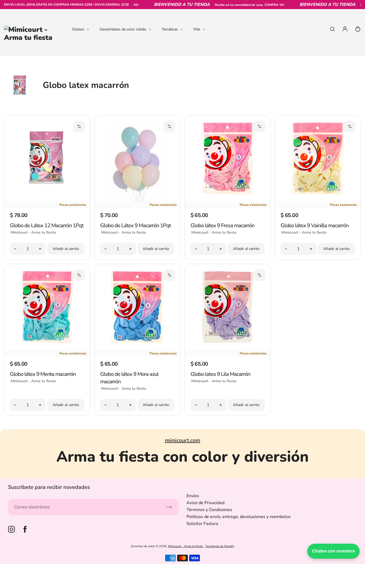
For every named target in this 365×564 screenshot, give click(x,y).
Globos (78, 29)
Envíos (193, 496)
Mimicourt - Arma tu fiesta (186, 546)
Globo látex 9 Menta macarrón (43, 374)
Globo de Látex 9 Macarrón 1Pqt (135, 225)
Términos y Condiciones (209, 510)
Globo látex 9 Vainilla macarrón (314, 225)
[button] (79, 126)
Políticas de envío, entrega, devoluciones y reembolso (238, 517)
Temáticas (170, 29)
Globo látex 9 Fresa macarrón (222, 225)
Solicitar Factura (202, 524)
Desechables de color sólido (123, 29)
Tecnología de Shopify (219, 546)
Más (196, 29)
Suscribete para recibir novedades (49, 487)
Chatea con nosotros (333, 551)
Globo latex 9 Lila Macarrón (220, 374)
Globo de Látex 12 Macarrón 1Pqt (46, 225)
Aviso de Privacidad (205, 503)
